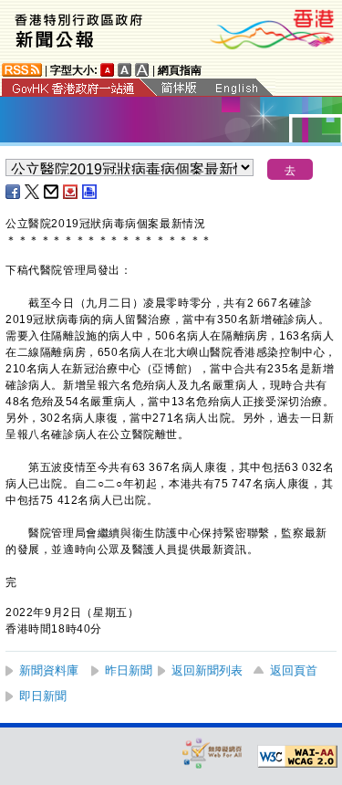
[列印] (90, 191)
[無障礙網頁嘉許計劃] (212, 753)
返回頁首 (293, 670)
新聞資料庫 (48, 670)
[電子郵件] (52, 191)
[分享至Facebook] (13, 191)
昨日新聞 (128, 670)
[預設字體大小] (107, 70)
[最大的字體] (142, 70)
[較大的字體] (125, 70)
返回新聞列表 (207, 670)
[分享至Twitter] (33, 191)
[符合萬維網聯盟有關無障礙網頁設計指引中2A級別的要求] (297, 757)
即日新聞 (43, 696)
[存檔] (71, 191)
